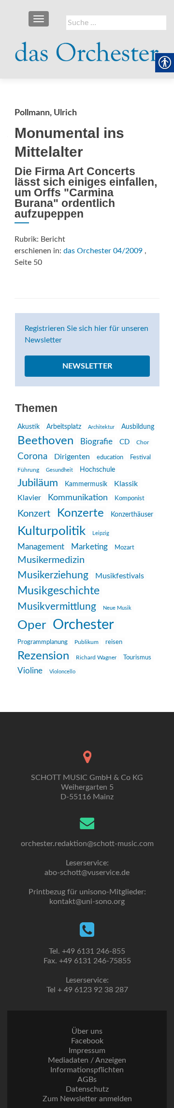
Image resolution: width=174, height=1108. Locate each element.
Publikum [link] (86, 642)
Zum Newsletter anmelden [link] (87, 1099)
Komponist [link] (130, 498)
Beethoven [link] (45, 441)
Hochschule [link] (97, 469)
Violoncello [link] (62, 671)
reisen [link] (113, 642)
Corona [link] (32, 456)
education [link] (110, 457)
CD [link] (124, 442)
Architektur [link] (101, 427)
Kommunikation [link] (78, 497)
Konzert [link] (33, 514)
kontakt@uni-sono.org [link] (87, 901)
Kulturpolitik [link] (51, 531)
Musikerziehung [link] (52, 575)
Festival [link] (140, 457)
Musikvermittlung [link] (56, 607)
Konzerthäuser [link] (132, 514)
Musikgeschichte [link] (58, 591)
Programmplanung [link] (42, 642)
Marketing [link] (89, 547)
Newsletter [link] (87, 366)
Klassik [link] (126, 484)
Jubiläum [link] (37, 483)
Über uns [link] (87, 1031)
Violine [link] (30, 671)
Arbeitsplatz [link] (63, 427)
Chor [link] (142, 442)
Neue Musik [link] (117, 608)
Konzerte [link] (80, 513)
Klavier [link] (29, 498)
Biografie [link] (96, 442)
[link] (87, 48)
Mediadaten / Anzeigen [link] (87, 1060)
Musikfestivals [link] (119, 576)
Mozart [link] (124, 548)
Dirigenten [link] (72, 457)
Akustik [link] (28, 427)
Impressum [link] (87, 1050)
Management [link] (40, 547)
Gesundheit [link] (59, 470)
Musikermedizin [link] (51, 560)
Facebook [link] (87, 1041)
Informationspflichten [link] (87, 1070)
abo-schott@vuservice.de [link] (87, 872)
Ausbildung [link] (137, 427)
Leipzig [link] (100, 533)
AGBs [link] (87, 1079)
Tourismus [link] (137, 657)
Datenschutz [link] (87, 1089)
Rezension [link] (43, 656)
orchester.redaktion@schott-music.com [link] (87, 844)
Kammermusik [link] (86, 484)
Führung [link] (28, 470)
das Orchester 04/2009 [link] (103, 251)
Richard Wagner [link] (96, 657)
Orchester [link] (83, 624)
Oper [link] (31, 625)
